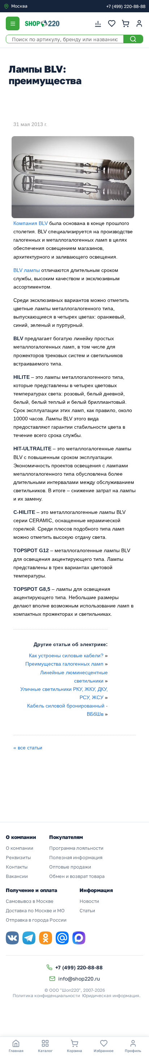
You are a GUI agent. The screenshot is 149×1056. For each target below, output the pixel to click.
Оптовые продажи (70, 867)
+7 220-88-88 (125, 6)
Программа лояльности (76, 848)
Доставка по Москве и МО (35, 910)
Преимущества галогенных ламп (64, 664)
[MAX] (78, 937)
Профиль (133, 1050)
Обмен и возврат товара (77, 876)
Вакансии (17, 876)
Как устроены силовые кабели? (66, 655)
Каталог (45, 1050)
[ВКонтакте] (12, 937)
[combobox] (34, 6)
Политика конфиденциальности (46, 995)
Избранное (104, 1050)
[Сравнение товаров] (98, 23)
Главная (16, 1050)
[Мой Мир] (62, 937)
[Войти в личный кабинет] (139, 23)
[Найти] (133, 39)
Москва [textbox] (19, 6)
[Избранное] (112, 23)
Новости (89, 901)
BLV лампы (26, 270)
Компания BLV (30, 223)
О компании (19, 848)
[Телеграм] (28, 937)
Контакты (16, 867)
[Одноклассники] (45, 937)
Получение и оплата (31, 890)
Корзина (74, 1050)
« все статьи (27, 747)
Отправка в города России (36, 920)
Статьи (87, 910)
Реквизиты (18, 857)
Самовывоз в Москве (30, 901)
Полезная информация (75, 857)
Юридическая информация (110, 995)
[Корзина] (125, 23)
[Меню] (13, 23)
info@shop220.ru (79, 978)
